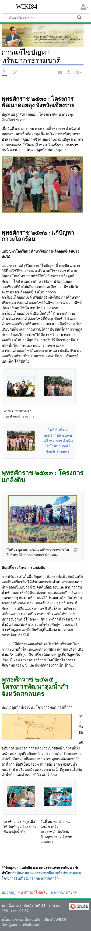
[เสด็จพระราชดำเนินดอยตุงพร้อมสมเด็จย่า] (43, 184)
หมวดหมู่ (8, 892)
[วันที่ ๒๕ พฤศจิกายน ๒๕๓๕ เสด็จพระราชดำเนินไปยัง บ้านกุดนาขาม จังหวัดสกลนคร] (58, 796)
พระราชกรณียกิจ (64, 892)
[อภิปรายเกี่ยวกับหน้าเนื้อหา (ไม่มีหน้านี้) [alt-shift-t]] (14, 72)
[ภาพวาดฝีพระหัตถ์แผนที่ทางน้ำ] (37, 726)
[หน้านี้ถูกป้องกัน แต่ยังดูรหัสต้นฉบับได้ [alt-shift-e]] (60, 72)
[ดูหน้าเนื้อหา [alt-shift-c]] (4, 72)
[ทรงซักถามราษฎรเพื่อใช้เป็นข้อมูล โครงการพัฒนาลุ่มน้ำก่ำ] (21, 796)
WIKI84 (26, 6)
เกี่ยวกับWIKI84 (55, 919)
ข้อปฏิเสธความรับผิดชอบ (21, 924)
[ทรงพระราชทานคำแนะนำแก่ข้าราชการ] (21, 386)
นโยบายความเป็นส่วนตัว (21, 919)
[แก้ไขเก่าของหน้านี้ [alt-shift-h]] (68, 72)
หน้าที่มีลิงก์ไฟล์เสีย (32, 892)
